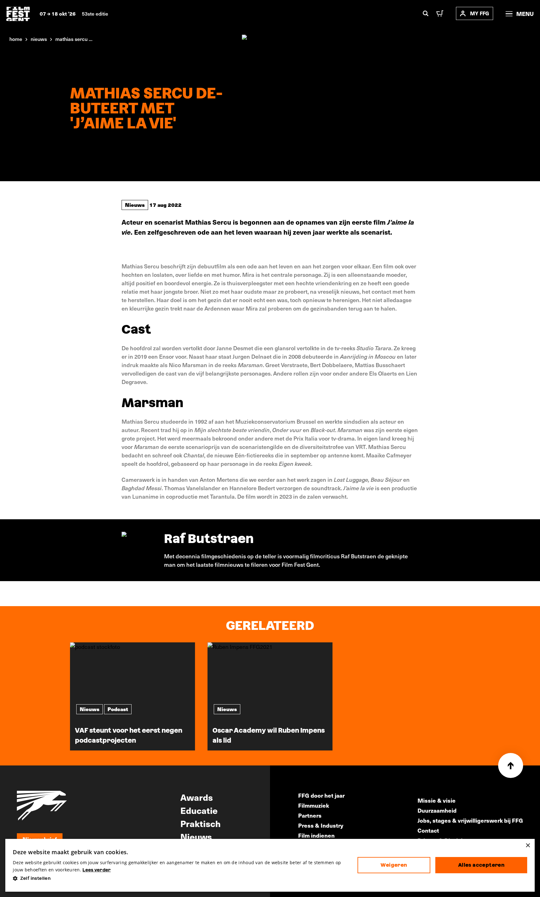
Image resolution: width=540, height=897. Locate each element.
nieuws (39, 38)
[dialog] (269, 865)
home (15, 38)
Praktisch (200, 823)
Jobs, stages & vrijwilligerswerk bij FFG (470, 820)
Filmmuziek (313, 805)
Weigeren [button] (394, 865)
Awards (196, 797)
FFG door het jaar (321, 795)
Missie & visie (437, 800)
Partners (310, 815)
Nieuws (135, 204)
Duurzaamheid (437, 810)
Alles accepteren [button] (481, 865)
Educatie (199, 810)
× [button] (527, 845)
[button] (180, 878)
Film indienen (316, 835)
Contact (428, 830)
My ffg (479, 13)
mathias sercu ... (73, 38)
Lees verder (96, 869)
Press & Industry (320, 825)
